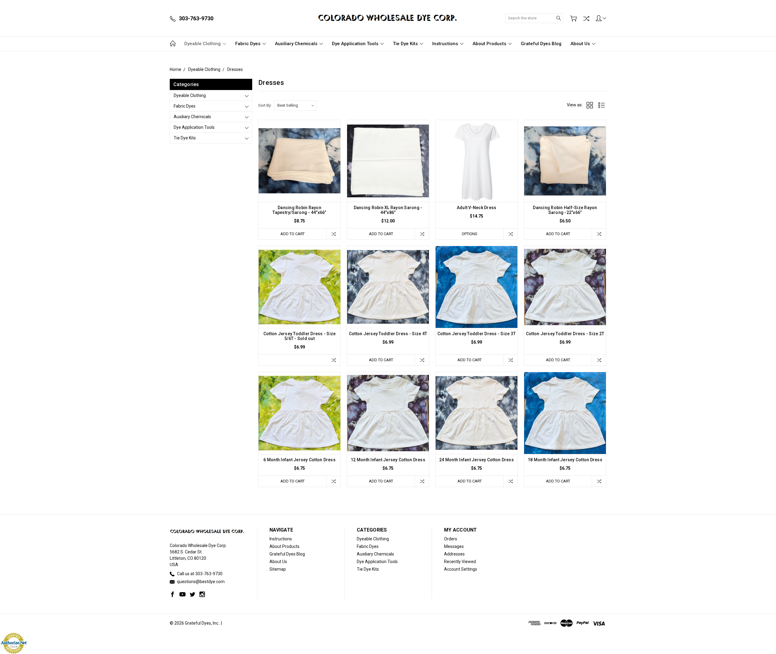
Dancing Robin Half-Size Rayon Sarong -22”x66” (565, 210)
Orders (450, 538)
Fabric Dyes (248, 43)
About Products (490, 43)
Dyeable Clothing (203, 43)
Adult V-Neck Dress (477, 207)
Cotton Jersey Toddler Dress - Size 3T (476, 333)
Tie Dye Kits (406, 43)
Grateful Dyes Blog (541, 43)
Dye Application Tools (356, 43)
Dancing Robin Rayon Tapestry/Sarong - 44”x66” (299, 210)
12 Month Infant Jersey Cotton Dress (388, 459)
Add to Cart (292, 234)
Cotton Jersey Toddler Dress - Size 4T (388, 333)
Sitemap (277, 569)
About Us (580, 43)
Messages (454, 546)
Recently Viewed (460, 561)
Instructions (445, 43)
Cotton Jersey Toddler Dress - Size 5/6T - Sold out (299, 336)
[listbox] (295, 105)
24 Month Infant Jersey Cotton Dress (476, 459)
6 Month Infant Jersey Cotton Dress (299, 459)
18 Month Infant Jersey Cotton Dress (565, 459)
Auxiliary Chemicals (297, 43)
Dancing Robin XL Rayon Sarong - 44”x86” (388, 210)
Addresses (454, 554)
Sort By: (265, 105)
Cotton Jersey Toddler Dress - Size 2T (565, 333)
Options (469, 234)
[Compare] (586, 18)
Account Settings (460, 569)
